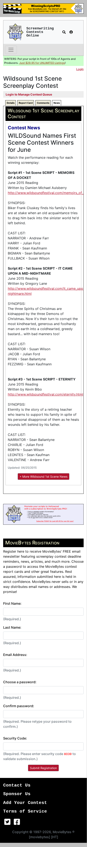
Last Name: (12, 627)
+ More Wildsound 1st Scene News (43, 476)
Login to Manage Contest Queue (29, 94)
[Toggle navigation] (11, 50)
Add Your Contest (25, 802)
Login (80, 69)
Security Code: (15, 738)
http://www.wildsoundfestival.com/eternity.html (45, 394)
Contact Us (17, 785)
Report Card (26, 102)
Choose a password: (19, 682)
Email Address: (15, 655)
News (57, 102)
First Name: (12, 603)
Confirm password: (18, 706)
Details (11, 102)
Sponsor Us (17, 794)
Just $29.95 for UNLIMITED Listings (42, 62)
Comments (43, 102)
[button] (64, 32)
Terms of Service (25, 811)
